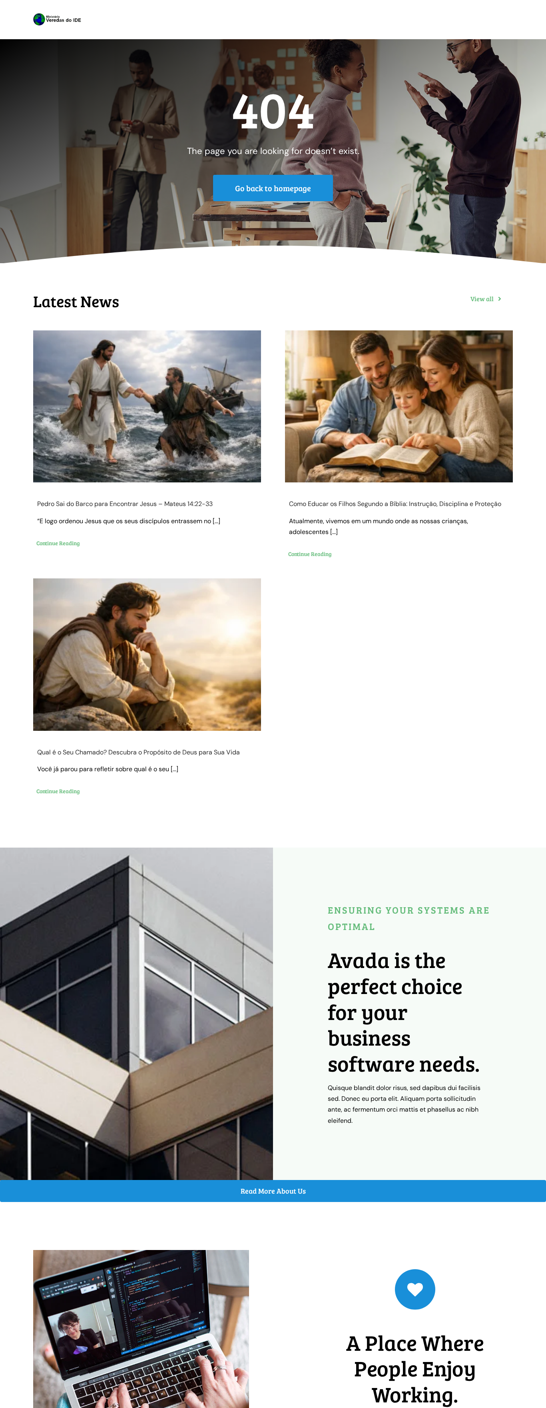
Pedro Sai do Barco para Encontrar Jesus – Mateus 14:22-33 (125, 504)
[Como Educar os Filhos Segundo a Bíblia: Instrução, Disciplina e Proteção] (399, 406)
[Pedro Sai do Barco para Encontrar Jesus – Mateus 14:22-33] (147, 406)
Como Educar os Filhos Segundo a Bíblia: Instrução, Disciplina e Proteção (395, 504)
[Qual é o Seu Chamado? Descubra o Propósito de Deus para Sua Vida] (147, 654)
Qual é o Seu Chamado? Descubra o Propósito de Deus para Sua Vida (138, 752)
